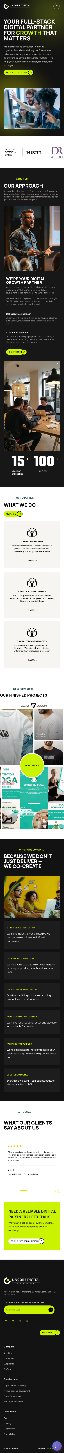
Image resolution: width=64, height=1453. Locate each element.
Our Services (9, 1358)
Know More (15, 352)
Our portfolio (9, 1363)
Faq (5, 1418)
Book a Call (48, 1332)
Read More (32, 560)
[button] (55, 1191)
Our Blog (7, 1423)
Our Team (8, 1369)
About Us (7, 1353)
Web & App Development (14, 1401)
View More (11, 514)
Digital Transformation (13, 1396)
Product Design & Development (17, 1391)
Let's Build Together (16, 72)
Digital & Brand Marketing (15, 1385)
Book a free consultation (24, 1241)
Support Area (9, 1428)
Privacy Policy (9, 1434)
